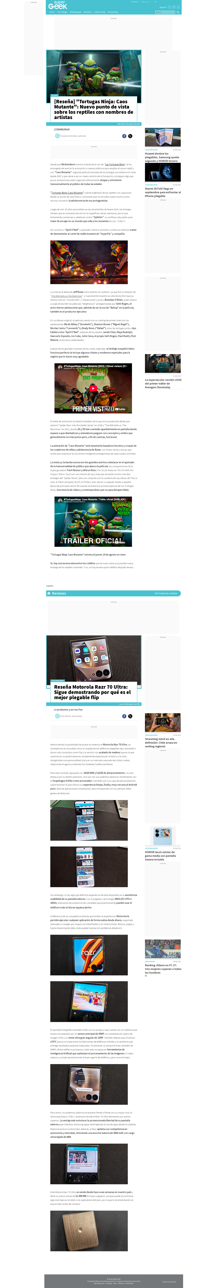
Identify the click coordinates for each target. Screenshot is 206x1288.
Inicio (51, 11)
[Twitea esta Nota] (130, 136)
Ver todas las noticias (166, 593)
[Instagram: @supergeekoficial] (173, 7)
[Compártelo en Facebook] (124, 136)
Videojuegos (75, 11)
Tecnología (62, 11)
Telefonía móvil (151, 150)
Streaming (113, 11)
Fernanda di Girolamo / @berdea (73, 136)
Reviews (88, 11)
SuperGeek (116, 1279)
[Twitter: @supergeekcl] (178, 7)
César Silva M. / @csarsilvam (71, 716)
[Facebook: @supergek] (169, 7)
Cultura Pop (99, 11)
